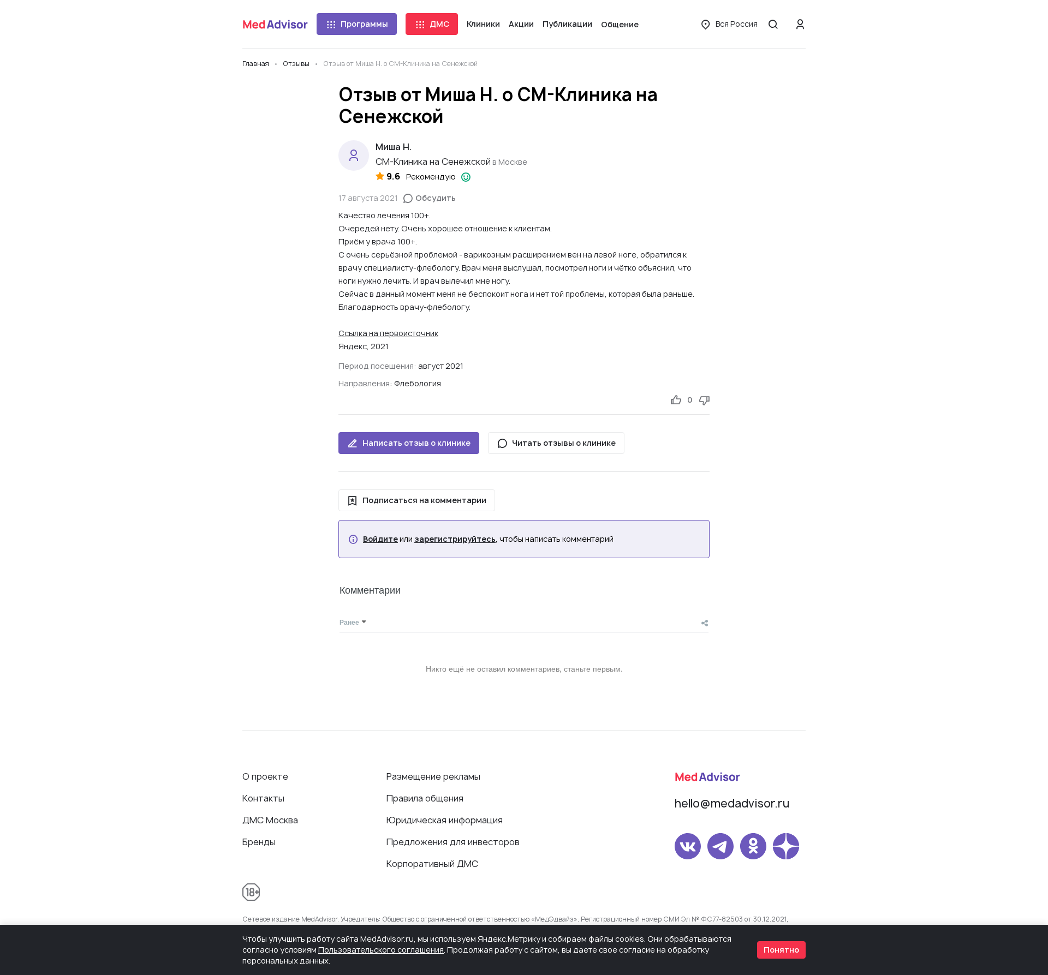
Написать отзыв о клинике (416, 443)
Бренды (259, 842)
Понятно (781, 949)
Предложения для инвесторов (453, 842)
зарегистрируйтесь (455, 539)
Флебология (417, 383)
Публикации (567, 24)
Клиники (483, 24)
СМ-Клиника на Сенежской (433, 161)
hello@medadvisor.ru (732, 803)
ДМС (439, 24)
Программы (364, 24)
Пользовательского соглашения (381, 949)
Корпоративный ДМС (432, 864)
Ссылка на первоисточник (388, 333)
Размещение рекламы (433, 776)
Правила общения (424, 798)
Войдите (380, 539)
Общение (620, 24)
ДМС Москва (270, 820)
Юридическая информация (444, 820)
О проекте (265, 776)
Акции (521, 24)
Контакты (263, 798)
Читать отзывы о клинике (564, 443)
